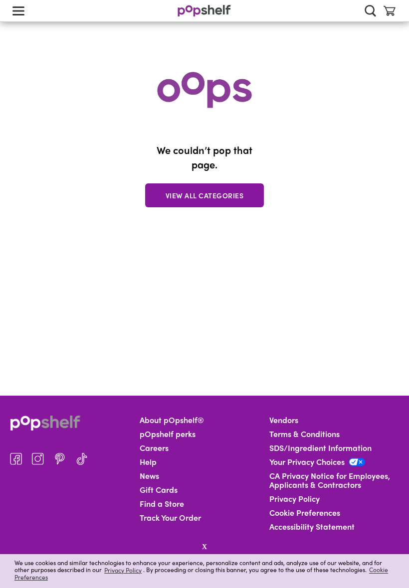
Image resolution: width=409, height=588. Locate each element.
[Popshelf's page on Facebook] (16, 459)
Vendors (283, 420)
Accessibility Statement (312, 526)
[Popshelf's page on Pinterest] (60, 459)
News (149, 475)
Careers (154, 447)
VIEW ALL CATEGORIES (205, 195)
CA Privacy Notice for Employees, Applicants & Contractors (329, 480)
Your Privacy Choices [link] (307, 461)
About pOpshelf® (172, 420)
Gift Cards (159, 489)
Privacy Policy (123, 570)
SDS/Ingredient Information (320, 447)
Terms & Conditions (304, 434)
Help (148, 461)
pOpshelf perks (168, 434)
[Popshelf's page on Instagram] (38, 459)
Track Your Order (170, 517)
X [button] (204, 547)
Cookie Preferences (304, 512)
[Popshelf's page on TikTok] (82, 459)
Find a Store (162, 503)
